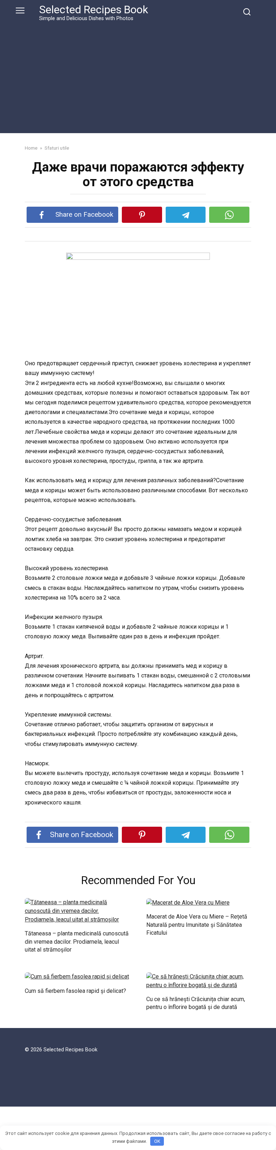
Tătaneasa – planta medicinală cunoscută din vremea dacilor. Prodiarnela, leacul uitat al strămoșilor (77, 941)
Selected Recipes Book (93, 9)
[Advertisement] (138, 76)
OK (157, 1141)
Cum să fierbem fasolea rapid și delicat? (75, 990)
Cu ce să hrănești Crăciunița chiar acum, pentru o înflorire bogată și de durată (195, 1003)
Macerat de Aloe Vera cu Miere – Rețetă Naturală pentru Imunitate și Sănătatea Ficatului (196, 924)
